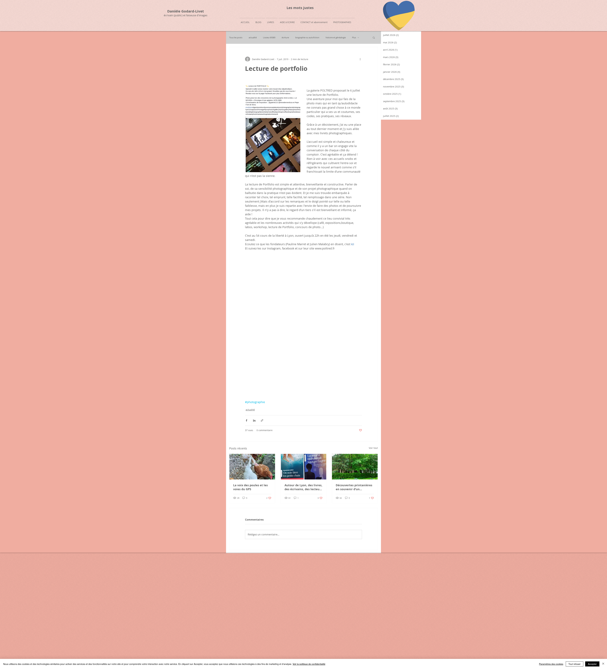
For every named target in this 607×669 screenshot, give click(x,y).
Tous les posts (235, 37)
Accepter (592, 664)
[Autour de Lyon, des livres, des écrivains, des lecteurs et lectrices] (303, 466)
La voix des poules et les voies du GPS (250, 487)
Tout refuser (574, 664)
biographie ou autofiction (307, 37)
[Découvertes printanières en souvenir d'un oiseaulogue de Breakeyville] (355, 466)
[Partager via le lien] (262, 420)
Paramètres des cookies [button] (551, 664)
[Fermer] (603, 663)
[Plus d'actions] (360, 59)
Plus (354, 37)
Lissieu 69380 (269, 37)
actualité (253, 37)
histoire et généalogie (336, 37)
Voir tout (373, 447)
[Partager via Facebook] (246, 420)
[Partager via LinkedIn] (254, 420)
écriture (285, 37)
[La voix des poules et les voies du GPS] (252, 466)
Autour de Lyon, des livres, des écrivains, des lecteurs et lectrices (303, 487)
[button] (373, 37)
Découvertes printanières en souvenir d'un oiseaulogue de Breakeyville (354, 487)
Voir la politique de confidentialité (309, 664)
